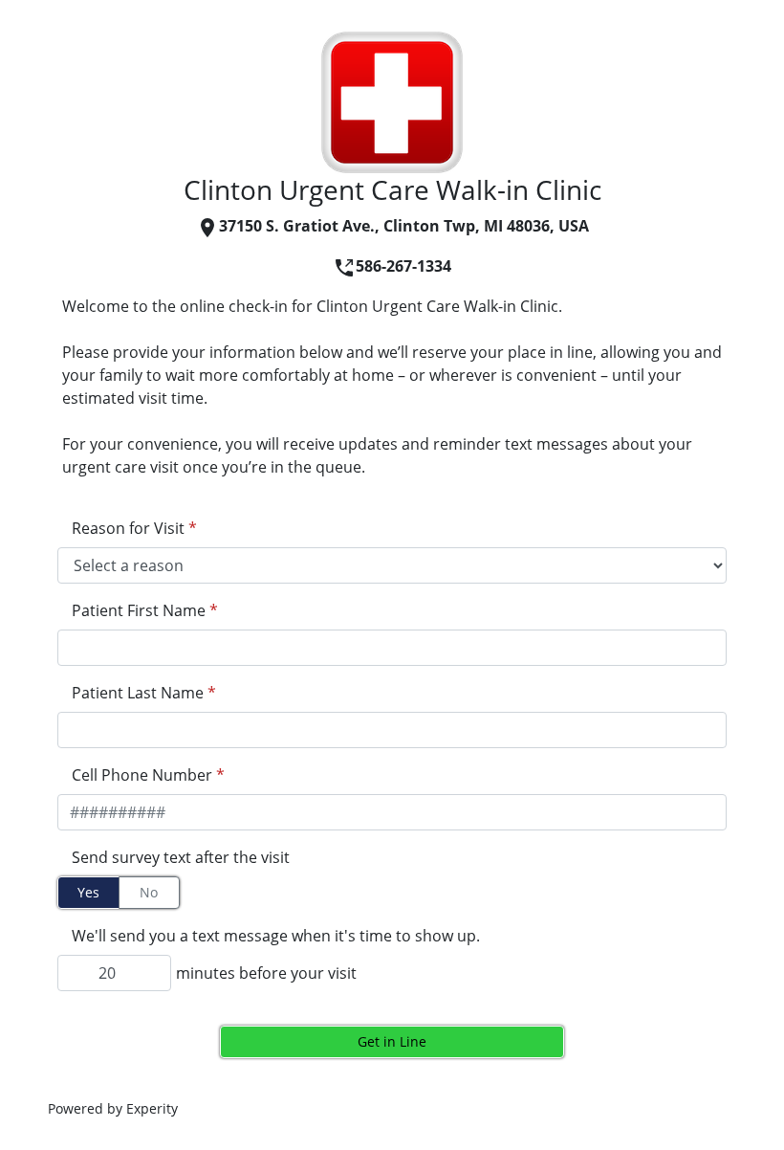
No (149, 892)
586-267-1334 (403, 265)
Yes (88, 892)
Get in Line (392, 1041)
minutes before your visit (266, 973)
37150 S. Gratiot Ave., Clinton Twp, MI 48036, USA (404, 225)
